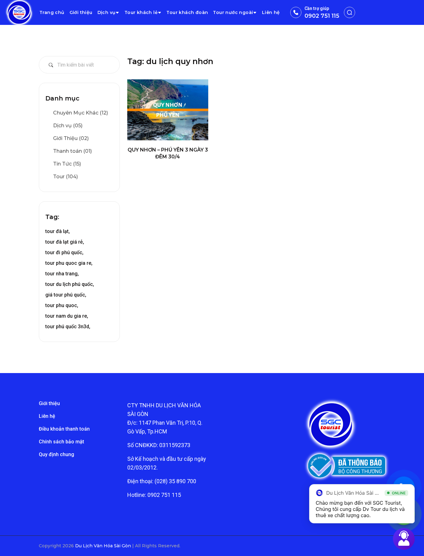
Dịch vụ (106, 12)
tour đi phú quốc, (64, 252)
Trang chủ (52, 12)
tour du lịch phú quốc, (69, 284)
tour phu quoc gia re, (68, 263)
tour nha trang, (62, 274)
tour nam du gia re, (66, 316)
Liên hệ (271, 12)
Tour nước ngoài (233, 12)
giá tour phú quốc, (65, 295)
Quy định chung (56, 454)
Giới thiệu (81, 12)
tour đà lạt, (57, 231)
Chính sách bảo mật (61, 442)
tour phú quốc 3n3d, (67, 326)
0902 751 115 (321, 15)
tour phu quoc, (61, 305)
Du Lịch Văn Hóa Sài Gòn (103, 546)
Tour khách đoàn (187, 12)
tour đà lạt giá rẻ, (64, 242)
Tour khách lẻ (141, 12)
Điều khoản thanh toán (64, 429)
